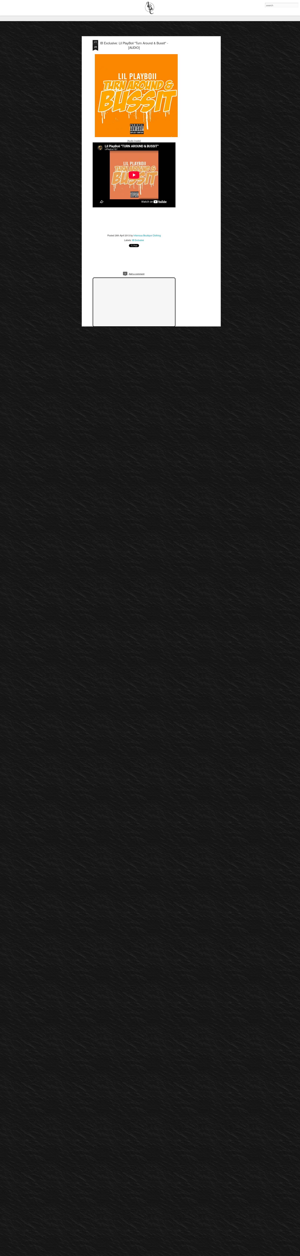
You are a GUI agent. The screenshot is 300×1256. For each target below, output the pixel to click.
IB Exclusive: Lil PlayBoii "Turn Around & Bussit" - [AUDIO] (134, 45)
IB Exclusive (138, 240)
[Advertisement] (192, 89)
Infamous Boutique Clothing (147, 235)
